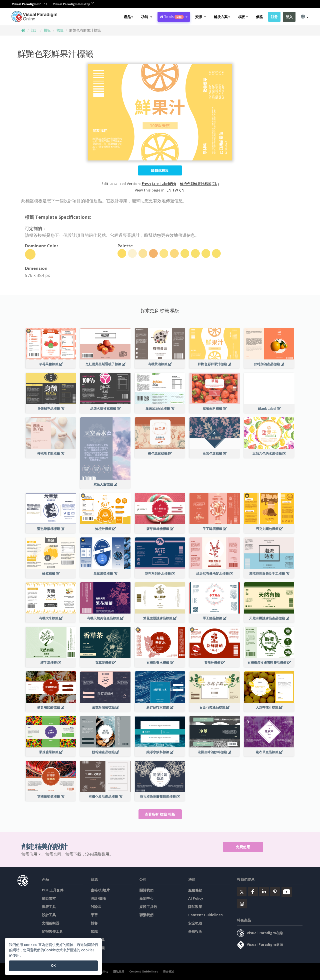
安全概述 (195, 923)
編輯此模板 (160, 170)
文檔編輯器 (51, 923)
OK (53, 965)
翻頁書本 (49, 898)
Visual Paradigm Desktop (72, 4)
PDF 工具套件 (53, 890)
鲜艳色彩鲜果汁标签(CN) (199, 183)
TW (175, 190)
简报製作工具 (52, 931)
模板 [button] (241, 16)
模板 (47, 30)
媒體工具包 (148, 906)
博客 (94, 923)
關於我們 (147, 890)
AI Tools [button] (171, 16)
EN (168, 190)
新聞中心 (147, 898)
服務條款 (195, 890)
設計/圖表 (98, 898)
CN (181, 190)
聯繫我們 (147, 914)
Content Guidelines (205, 914)
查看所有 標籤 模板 (160, 814)
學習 (94, 914)
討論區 (96, 906)
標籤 (60, 30)
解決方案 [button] (221, 16)
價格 (259, 16)
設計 (34, 30)
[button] (146, 17)
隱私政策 (195, 906)
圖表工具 (49, 906)
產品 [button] (127, 16)
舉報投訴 (195, 931)
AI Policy (195, 898)
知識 (94, 931)
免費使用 (243, 846)
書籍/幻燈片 (100, 890)
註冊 (274, 16)
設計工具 (49, 914)
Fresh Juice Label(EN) (159, 183)
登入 (289, 16)
